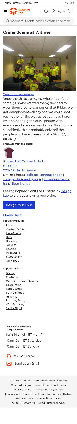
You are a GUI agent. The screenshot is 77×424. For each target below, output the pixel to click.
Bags (9, 225)
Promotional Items (44, 380)
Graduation (13, 285)
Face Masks (13, 233)
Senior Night (14, 308)
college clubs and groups (22, 179)
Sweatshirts (14, 256)
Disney (10, 273)
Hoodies (11, 241)
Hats (9, 237)
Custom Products (20, 380)
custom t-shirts (56, 385)
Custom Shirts (15, 229)
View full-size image (18, 94)
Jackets (11, 245)
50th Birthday (15, 292)
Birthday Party (15, 300)
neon (58, 175)
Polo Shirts (13, 253)
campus (46, 175)
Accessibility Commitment (22, 394)
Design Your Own (19, 205)
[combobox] (38, 21)
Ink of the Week (12, 215)
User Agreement (51, 394)
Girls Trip (11, 296)
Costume (12, 277)
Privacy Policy (22, 389)
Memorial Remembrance (22, 281)
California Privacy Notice (48, 389)
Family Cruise (14, 289)
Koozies (11, 249)
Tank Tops (12, 260)
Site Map (62, 380)
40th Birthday (15, 304)
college (32, 175)
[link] (20, 11)
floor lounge (21, 184)
